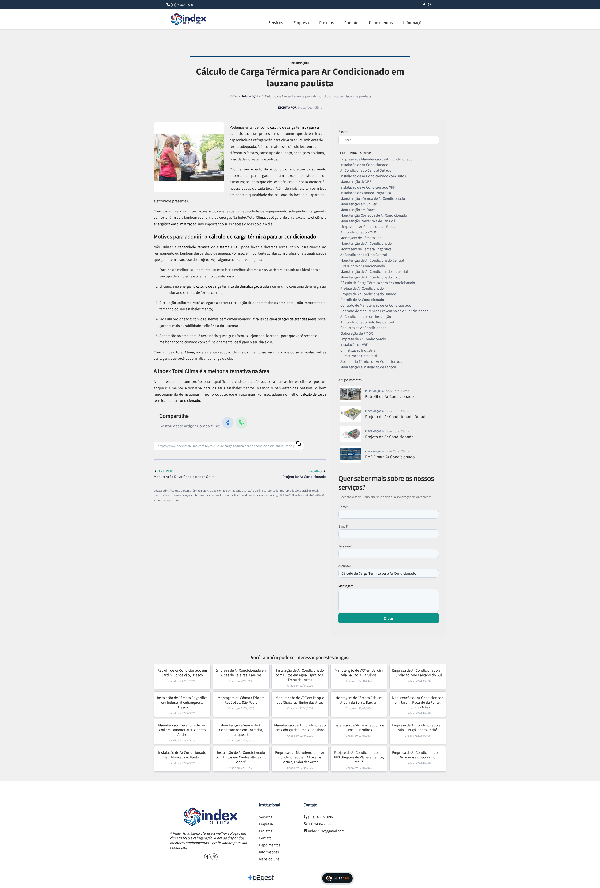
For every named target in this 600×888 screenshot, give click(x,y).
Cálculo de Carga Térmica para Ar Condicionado (377, 282)
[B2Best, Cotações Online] (261, 878)
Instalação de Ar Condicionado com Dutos (373, 176)
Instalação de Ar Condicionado (364, 164)
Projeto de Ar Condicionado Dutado (368, 294)
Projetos (326, 22)
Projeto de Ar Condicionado (362, 288)
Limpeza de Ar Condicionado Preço (367, 226)
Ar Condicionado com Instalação (365, 316)
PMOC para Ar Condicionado (362, 265)
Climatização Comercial (358, 355)
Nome (343, 507)
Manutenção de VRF (355, 181)
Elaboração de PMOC (356, 333)
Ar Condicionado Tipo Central (363, 254)
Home (233, 96)
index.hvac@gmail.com (326, 831)
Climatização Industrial (358, 350)
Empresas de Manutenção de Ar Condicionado (376, 159)
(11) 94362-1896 (182, 4)
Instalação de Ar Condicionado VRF (367, 187)
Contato (351, 22)
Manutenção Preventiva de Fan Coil (367, 220)
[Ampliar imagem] (189, 157)
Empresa (301, 22)
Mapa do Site (269, 859)
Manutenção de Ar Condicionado (366, 243)
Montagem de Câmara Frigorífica (366, 249)
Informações (414, 22)
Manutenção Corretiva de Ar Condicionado (373, 215)
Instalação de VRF (354, 344)
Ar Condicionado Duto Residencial (367, 322)
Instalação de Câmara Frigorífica (365, 192)
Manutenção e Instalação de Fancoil (368, 367)
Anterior (165, 471)
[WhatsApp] (241, 423)
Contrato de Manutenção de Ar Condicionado (375, 305)
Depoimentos (381, 22)
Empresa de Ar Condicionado (363, 339)
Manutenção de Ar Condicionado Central (372, 260)
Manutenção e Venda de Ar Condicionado (372, 198)
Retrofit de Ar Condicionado (362, 299)
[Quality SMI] (337, 878)
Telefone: (345, 546)
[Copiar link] (298, 444)
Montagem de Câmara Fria (361, 237)
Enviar (389, 618)
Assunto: (344, 566)
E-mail (343, 526)
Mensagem (345, 586)
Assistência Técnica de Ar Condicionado (371, 361)
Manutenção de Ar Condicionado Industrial (374, 271)
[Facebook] (424, 4)
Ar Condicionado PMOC (358, 232)
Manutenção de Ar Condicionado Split (370, 277)
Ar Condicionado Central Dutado (365, 170)
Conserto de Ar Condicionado (363, 327)
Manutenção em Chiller (358, 204)
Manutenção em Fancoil (359, 209)
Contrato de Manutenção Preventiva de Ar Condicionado (384, 310)
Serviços (275, 22)
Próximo (315, 471)
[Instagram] (429, 4)
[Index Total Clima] (211, 816)
